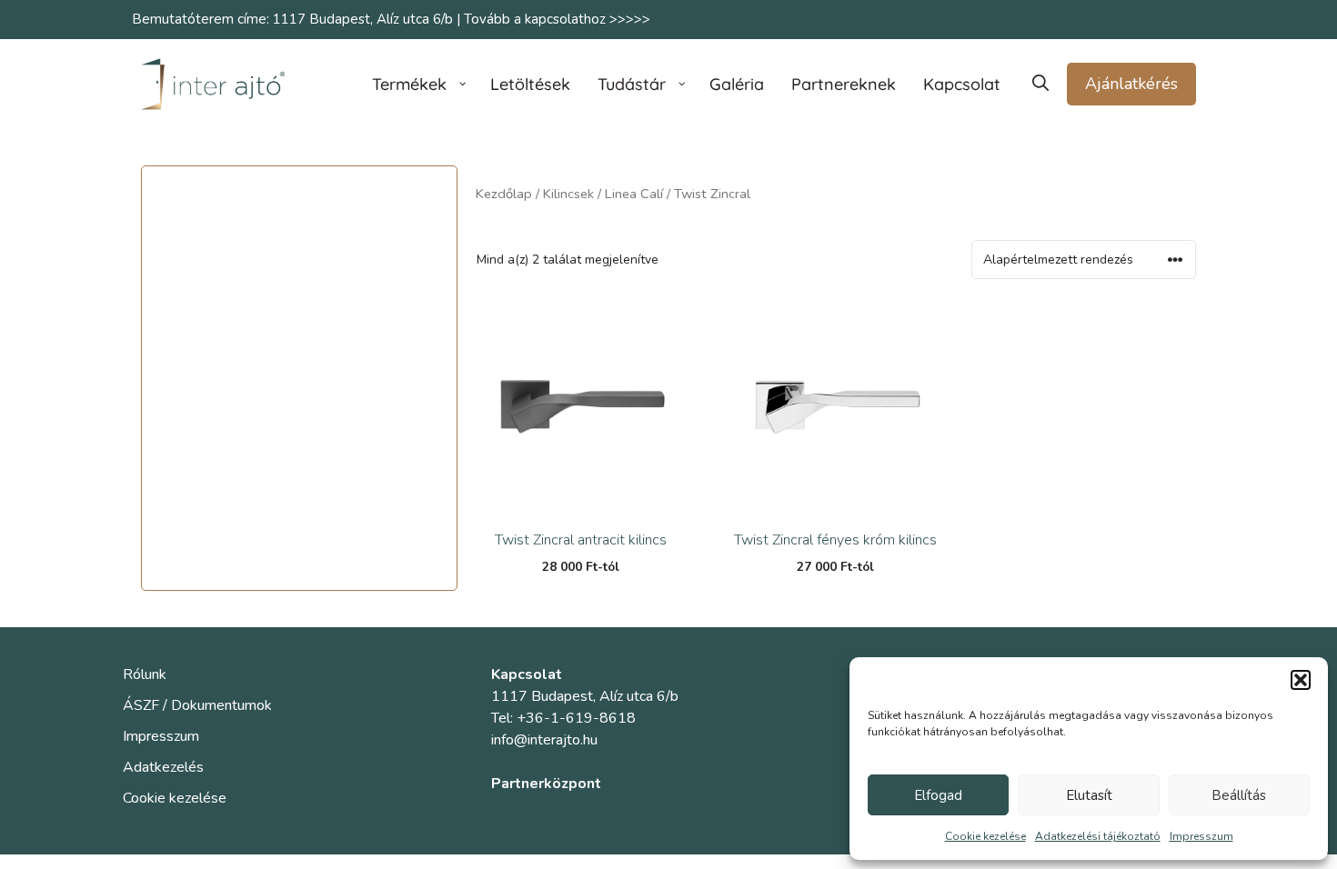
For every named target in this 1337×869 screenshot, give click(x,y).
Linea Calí (634, 194)
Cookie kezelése (985, 836)
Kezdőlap (504, 194)
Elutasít (1089, 795)
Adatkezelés (163, 767)
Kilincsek (568, 194)
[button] (1301, 680)
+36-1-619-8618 (576, 718)
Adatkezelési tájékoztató (1098, 836)
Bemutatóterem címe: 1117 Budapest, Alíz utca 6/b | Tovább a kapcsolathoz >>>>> (391, 19)
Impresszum (1201, 836)
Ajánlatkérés (1131, 84)
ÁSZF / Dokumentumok (197, 705)
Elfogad (938, 795)
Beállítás (1238, 795)
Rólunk (144, 674)
